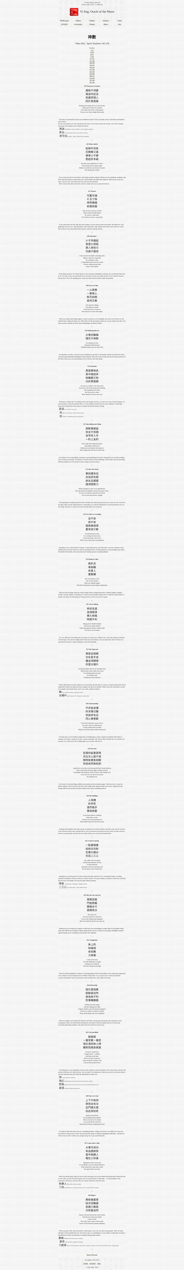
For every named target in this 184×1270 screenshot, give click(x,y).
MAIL (99, 1263)
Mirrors (106, 24)
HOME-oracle (64, 20)
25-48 (92, 52)
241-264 (92, 72)
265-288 (92, 74)
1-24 (92, 50)
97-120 (92, 59)
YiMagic (92, 20)
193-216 (92, 67)
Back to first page (92, 1255)
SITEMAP (64, 24)
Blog (119, 24)
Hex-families (78, 24)
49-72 (92, 54)
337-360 (92, 80)
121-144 (92, 61)
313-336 (92, 78)
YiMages (92, 24)
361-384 (92, 82)
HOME (85, 1263)
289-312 (92, 76)
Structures (106, 20)
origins (119, 20)
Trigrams (78, 20)
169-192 (92, 65)
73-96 (92, 56)
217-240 (92, 69)
